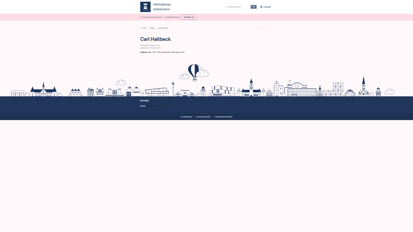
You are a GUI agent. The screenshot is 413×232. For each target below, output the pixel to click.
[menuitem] (151, 17)
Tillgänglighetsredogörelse (223, 117)
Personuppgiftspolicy (203, 117)
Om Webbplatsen (186, 117)
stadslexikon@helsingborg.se (157, 106)
